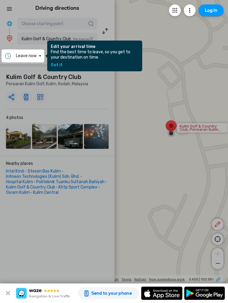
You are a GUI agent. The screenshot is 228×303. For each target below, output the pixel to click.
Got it (57, 65)
